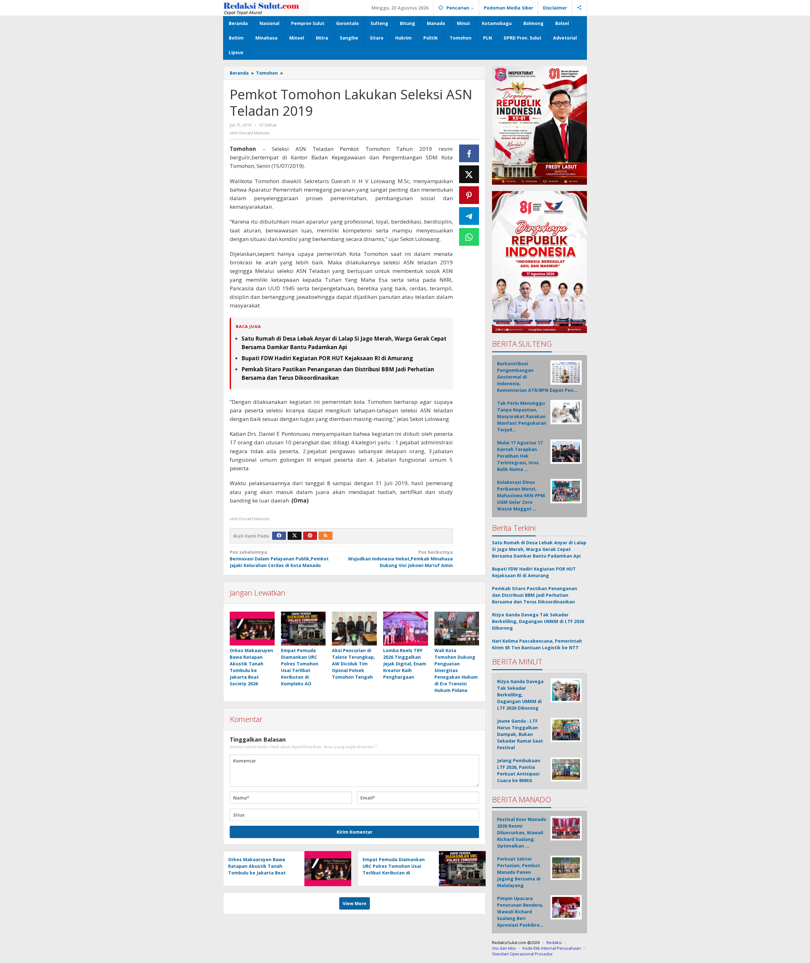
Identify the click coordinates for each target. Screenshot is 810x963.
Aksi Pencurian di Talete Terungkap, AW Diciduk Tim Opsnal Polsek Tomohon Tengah (353, 663)
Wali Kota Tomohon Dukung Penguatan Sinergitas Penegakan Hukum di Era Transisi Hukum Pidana (456, 670)
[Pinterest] (310, 536)
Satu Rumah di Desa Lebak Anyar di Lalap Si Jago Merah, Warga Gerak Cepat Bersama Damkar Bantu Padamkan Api (539, 549)
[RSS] (326, 536)
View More (354, 903)
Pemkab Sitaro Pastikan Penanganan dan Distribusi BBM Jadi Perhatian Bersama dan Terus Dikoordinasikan (534, 595)
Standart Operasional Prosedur (522, 954)
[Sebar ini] (469, 153)
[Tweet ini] (469, 174)
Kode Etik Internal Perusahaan (551, 948)
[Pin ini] (469, 195)
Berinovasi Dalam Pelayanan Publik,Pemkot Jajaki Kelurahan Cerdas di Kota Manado (279, 558)
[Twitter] (295, 536)
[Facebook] (279, 536)
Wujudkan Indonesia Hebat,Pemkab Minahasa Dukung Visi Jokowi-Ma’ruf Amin (400, 558)
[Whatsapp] (469, 237)
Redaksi (554, 942)
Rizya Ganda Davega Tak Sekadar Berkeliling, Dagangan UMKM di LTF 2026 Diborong (538, 621)
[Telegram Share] (469, 216)
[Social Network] (579, 8)
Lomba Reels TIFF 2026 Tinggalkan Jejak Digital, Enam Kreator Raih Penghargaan (404, 663)
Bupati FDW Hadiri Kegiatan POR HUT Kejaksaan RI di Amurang (327, 358)
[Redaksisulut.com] (266, 8)
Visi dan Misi (504, 948)
